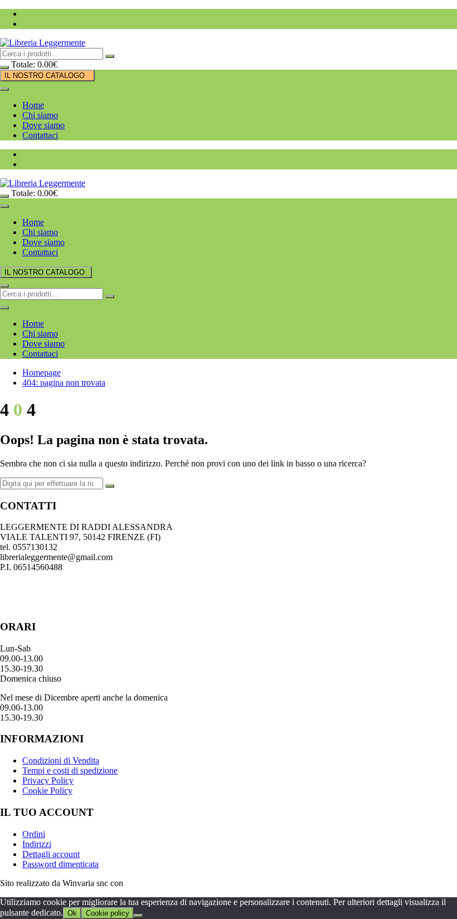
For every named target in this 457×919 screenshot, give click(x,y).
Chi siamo (40, 115)
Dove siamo (43, 125)
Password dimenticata (60, 864)
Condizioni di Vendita (60, 760)
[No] (138, 915)
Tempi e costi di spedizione (70, 770)
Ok (72, 913)
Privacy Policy (48, 780)
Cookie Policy (47, 790)
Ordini (33, 834)
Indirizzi (36, 844)
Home (33, 105)
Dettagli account (51, 854)
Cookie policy (107, 913)
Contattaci (40, 135)
